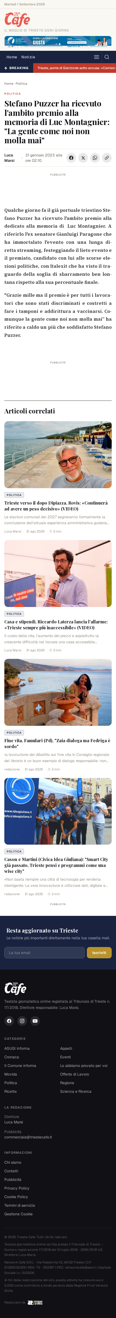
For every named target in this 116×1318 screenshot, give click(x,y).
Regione (67, 1082)
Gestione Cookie (18, 1214)
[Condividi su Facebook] (71, 158)
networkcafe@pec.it (80, 1267)
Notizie (28, 57)
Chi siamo (12, 1162)
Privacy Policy (16, 1188)
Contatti (11, 1171)
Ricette (10, 1091)
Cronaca (11, 1057)
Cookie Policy (16, 1196)
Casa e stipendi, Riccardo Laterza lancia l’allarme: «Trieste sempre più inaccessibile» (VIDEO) (56, 624)
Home (11, 57)
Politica (21, 83)
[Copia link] (107, 158)
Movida (10, 1074)
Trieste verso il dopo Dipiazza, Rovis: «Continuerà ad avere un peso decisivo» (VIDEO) (56, 506)
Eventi (65, 1057)
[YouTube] (35, 1021)
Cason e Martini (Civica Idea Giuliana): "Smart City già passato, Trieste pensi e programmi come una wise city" (56, 865)
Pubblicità (12, 1179)
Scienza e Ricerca (75, 1091)
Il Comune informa (20, 1065)
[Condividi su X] (83, 158)
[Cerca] (107, 57)
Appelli (66, 1048)
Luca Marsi (9, 158)
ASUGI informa (17, 1048)
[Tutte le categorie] (96, 57)
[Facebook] (9, 1021)
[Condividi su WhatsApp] (95, 158)
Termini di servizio (19, 1205)
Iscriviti (99, 952)
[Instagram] (22, 1021)
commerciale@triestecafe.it (28, 1137)
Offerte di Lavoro (74, 1074)
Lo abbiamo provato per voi (83, 1065)
